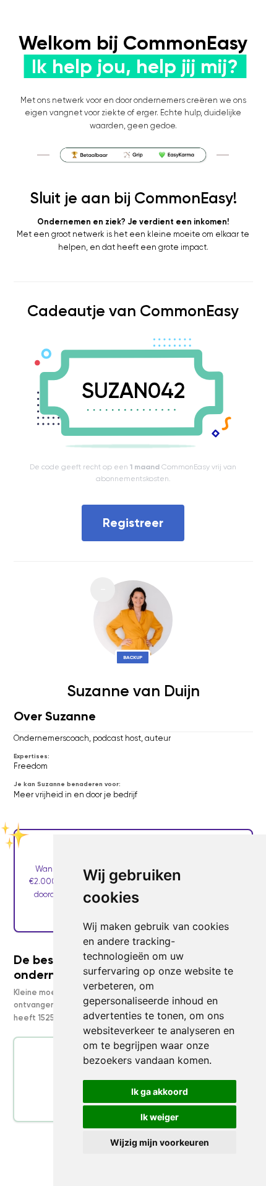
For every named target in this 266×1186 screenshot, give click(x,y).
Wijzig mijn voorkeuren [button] (159, 1142)
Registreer (133, 522)
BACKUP (132, 657)
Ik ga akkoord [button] (159, 1091)
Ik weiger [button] (159, 1117)
